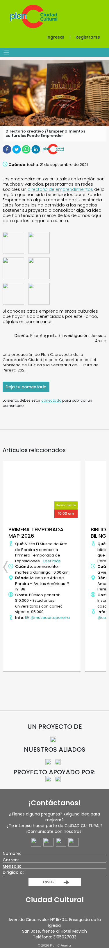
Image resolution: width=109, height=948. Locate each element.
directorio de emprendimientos (61, 189)
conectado (51, 400)
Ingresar (56, 37)
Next (100, 567)
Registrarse (88, 37)
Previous (8, 567)
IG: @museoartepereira (47, 617)
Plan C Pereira (60, 945)
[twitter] (17, 149)
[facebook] (7, 149)
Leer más (52, 561)
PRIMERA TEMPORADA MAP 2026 (36, 532)
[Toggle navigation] (6, 52)
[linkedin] (36, 149)
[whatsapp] (26, 149)
